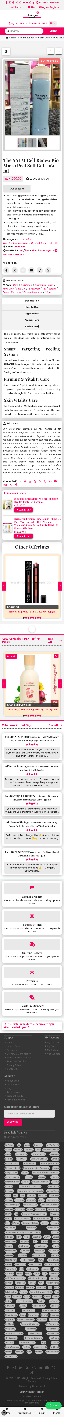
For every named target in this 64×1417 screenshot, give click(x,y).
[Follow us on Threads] (13, 2)
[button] (13, 7)
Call (21, 250)
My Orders (52, 1050)
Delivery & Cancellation (19, 1053)
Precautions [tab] (32, 320)
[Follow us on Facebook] (6, 2)
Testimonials (13, 1092)
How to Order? (14, 1046)
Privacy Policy (14, 1065)
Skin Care (45, 37)
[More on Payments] (32, 972)
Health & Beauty (28, 37)
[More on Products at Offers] (32, 916)
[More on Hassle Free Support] (32, 997)
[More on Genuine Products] (32, 888)
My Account (53, 1042)
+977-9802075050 (16, 1137)
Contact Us (13, 1068)
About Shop (13, 1080)
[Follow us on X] (16, 2)
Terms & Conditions (17, 1061)
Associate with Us (16, 1099)
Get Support (53, 1053)
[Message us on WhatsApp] (30, 2)
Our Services (13, 1084)
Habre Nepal (38, 1386)
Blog (9, 1088)
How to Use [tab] (32, 307)
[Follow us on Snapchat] (20, 2)
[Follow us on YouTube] (27, 2)
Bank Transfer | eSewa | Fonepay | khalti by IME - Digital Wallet (32, 1402)
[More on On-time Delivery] (32, 944)
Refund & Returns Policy (19, 1057)
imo (27, 250)
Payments (12, 1050)
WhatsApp (45, 250)
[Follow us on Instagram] (10, 2)
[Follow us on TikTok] (34, 2)
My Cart (51, 1046)
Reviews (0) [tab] (32, 326)
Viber (34, 250)
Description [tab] (32, 300)
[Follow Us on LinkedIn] (23, 2)
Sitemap (32, 1381)
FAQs (9, 1042)
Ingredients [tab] (32, 313)
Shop (13, 37)
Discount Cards (15, 1095)
